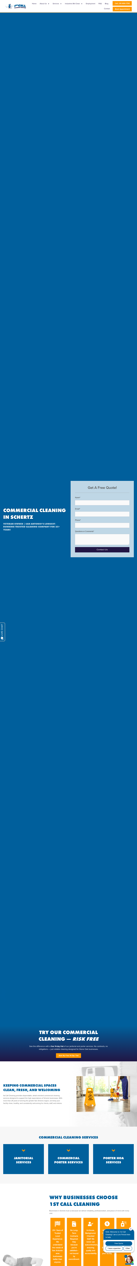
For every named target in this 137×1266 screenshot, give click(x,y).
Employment (90, 3)
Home (34, 3)
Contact (107, 8)
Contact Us (102, 549)
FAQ (100, 3)
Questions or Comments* (84, 531)
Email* (77, 509)
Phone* (78, 520)
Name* (77, 497)
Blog (106, 3)
